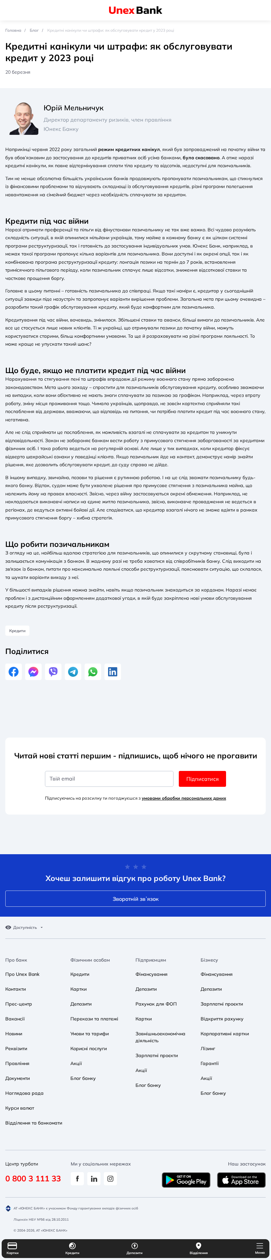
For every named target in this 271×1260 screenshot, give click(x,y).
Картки (13, 1253)
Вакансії (15, 1019)
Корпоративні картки (225, 1034)
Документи (17, 1078)
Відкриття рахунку (222, 1019)
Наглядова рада (24, 1093)
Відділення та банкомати (33, 1123)
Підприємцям (151, 960)
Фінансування (152, 974)
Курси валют (19, 1108)
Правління (17, 1063)
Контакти (15, 989)
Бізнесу (209, 960)
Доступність (25, 927)
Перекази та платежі (94, 1019)
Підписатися (202, 779)
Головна (13, 30)
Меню (260, 1252)
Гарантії (210, 1063)
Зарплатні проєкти (157, 1055)
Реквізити (16, 1048)
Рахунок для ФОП (156, 1004)
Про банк (16, 960)
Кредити (72, 1253)
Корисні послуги (88, 1048)
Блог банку (83, 1078)
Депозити (134, 1253)
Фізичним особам (90, 960)
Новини (13, 1034)
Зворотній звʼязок (136, 899)
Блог (34, 30)
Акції (76, 1063)
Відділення (199, 1253)
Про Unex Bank (22, 974)
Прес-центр (18, 1004)
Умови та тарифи (89, 1034)
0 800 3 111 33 (33, 1178)
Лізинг (208, 1048)
